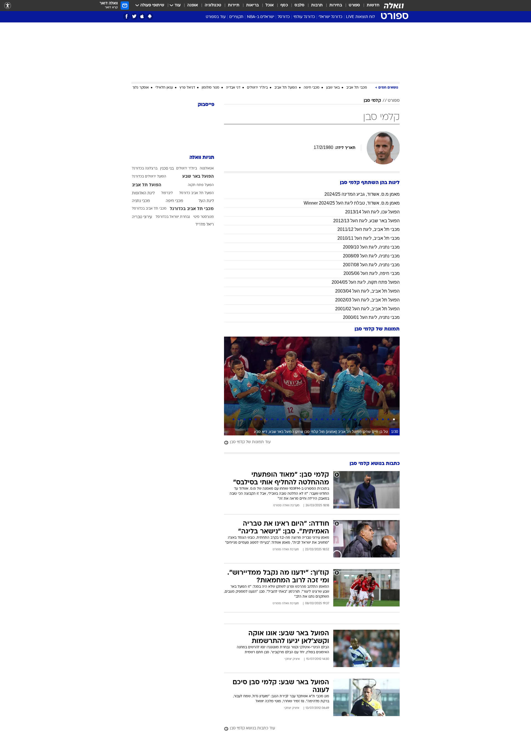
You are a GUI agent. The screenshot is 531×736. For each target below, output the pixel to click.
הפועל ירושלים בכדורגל (149, 176)
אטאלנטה (207, 168)
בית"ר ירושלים (257, 87)
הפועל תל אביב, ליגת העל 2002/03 (367, 300)
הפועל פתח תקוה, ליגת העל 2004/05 (366, 282)
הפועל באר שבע (198, 176)
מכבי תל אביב (356, 87)
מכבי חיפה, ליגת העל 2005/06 (371, 273)
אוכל (270, 5)
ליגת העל (206, 201)
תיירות (234, 5)
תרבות (317, 5)
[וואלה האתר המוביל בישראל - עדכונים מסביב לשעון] (394, 5)
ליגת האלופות (143, 193)
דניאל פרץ (187, 87)
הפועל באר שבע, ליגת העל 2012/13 (366, 220)
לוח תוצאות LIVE (360, 17)
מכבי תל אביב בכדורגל (192, 209)
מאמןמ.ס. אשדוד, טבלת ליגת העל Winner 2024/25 (352, 203)
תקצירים (236, 17)
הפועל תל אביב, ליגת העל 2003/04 (367, 291)
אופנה (192, 5)
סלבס (299, 5)
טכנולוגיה (213, 5)
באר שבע (333, 87)
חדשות (373, 5)
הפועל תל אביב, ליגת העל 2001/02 (367, 308)
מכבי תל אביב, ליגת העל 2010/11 (368, 238)
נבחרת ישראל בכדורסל (173, 217)
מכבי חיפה (311, 87)
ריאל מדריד (204, 224)
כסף (284, 5)
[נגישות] (7, 5)
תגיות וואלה (201, 157)
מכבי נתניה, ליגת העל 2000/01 (371, 317)
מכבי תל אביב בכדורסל (149, 208)
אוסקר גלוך (140, 87)
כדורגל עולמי (304, 17)
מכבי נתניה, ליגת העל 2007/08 (371, 264)
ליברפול (167, 193)
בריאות (252, 5)
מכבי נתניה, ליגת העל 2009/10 (371, 247)
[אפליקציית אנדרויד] (149, 16)
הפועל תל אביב (285, 87)
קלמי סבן (372, 101)
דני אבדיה (233, 87)
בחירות (335, 5)
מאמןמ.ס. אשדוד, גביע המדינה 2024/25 (362, 194)
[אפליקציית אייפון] (142, 16)
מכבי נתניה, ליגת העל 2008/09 (371, 256)
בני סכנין (167, 169)
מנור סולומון (210, 87)
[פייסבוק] (126, 16)
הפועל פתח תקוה (201, 185)
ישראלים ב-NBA (260, 17)
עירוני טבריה (142, 217)
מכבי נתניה (141, 201)
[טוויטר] (134, 16)
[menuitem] (369, 5)
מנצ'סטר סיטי (203, 217)
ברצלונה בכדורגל (144, 168)
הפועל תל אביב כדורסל (196, 193)
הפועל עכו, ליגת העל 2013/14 (372, 212)
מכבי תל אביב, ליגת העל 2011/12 (368, 229)
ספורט (354, 5)
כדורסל (284, 17)
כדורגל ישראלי (330, 17)
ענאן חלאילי (164, 87)
